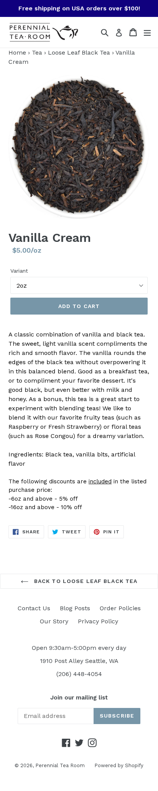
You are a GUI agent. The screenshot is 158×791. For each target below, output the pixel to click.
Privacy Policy (98, 621)
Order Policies (120, 608)
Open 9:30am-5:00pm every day (79, 647)
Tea (37, 52)
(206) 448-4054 (79, 674)
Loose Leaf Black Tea (79, 52)
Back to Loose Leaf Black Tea (84, 581)
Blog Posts (75, 608)
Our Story (54, 621)
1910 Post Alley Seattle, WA (79, 660)
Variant (19, 271)
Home (17, 52)
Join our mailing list (79, 697)
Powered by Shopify (118, 765)
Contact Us (34, 608)
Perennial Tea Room (60, 765)
